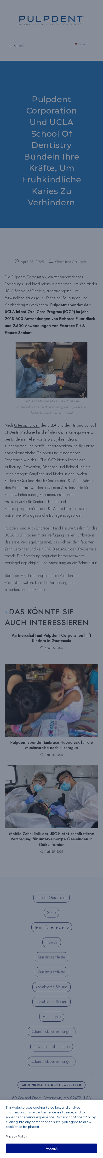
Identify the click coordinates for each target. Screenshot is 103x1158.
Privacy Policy (16, 1136)
